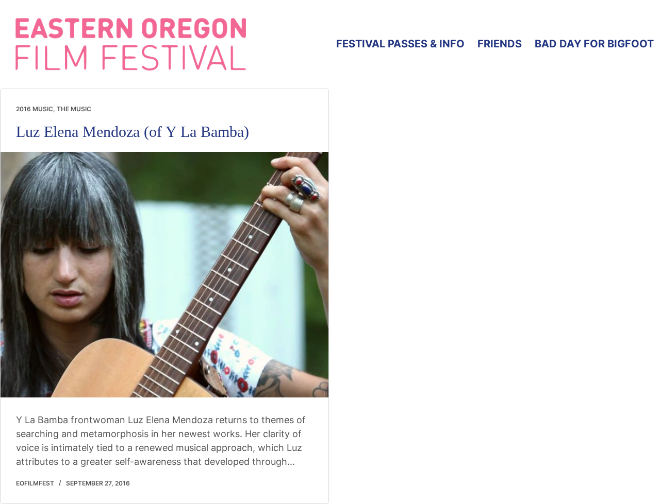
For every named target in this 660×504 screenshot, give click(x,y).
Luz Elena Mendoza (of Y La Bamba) (132, 131)
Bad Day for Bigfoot (594, 44)
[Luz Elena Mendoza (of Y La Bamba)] (164, 274)
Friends (499, 44)
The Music (74, 109)
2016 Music (34, 109)
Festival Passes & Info (400, 44)
